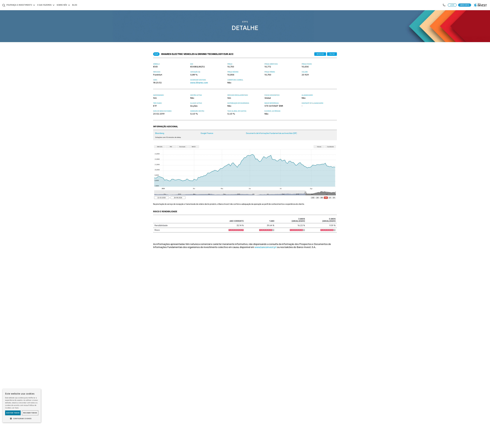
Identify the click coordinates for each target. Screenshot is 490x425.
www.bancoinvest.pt (266, 247)
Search (4, 4)
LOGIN (452, 5)
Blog (74, 5)
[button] (21, 418)
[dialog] (22, 405)
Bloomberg (159, 133)
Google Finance (207, 133)
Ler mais (15, 408)
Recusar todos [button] (30, 413)
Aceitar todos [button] (12, 413)
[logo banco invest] (480, 5)
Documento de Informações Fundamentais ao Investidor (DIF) (271, 133)
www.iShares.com (199, 82)
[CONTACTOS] (444, 5)
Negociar (320, 54)
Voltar (332, 54)
